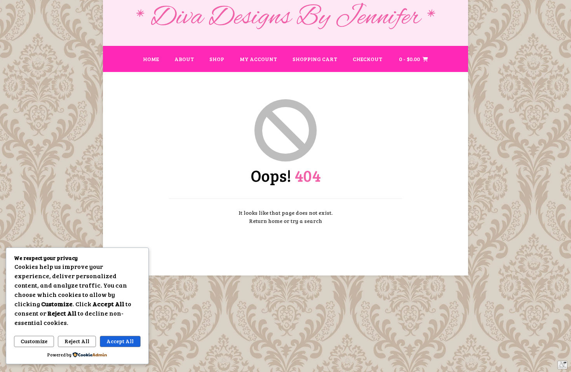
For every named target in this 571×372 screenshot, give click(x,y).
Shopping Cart (314, 59)
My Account (258, 59)
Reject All (76, 341)
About (184, 59)
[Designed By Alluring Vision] (562, 365)
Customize (34, 341)
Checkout (367, 59)
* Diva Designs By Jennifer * (285, 18)
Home (151, 59)
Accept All (120, 341)
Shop (216, 59)
